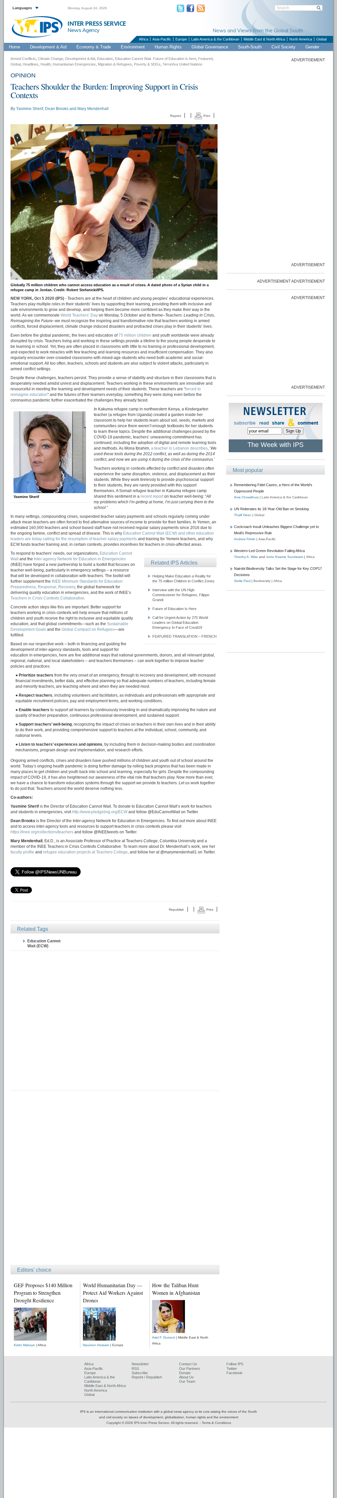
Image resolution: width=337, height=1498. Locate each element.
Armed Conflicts (23, 59)
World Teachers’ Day (79, 315)
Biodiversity (262, 581)
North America (300, 39)
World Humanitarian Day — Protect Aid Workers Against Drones (113, 1293)
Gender (312, 46)
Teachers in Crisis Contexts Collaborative (47, 598)
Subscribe (140, 1373)
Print (206, 116)
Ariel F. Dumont (163, 1337)
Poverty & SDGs (147, 64)
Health (45, 64)
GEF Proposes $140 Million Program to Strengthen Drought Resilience (43, 1293)
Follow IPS (234, 1364)
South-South (250, 46)
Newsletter (140, 1364)
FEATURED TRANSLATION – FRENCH (184, 636)
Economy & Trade (93, 46)
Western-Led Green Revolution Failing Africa (269, 551)
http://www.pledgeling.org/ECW (99, 812)
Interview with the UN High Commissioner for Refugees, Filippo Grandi (180, 595)
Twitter (231, 1369)
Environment (133, 46)
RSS (135, 1369)
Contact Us (188, 1364)
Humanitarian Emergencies (74, 64)
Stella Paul (242, 581)
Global (321, 39)
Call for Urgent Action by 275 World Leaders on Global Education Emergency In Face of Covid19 (180, 622)
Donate (185, 1373)
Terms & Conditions (216, 1423)
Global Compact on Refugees (88, 629)
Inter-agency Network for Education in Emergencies (80, 559)
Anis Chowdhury (246, 497)
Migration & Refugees (115, 64)
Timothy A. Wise (246, 557)
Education (105, 59)
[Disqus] (115, 1180)
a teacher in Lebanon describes (179, 448)
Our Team (187, 1381)
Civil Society (284, 46)
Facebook (234, 1373)
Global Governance (210, 46)
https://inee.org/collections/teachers (42, 832)
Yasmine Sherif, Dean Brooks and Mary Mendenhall (62, 108)
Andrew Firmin (244, 539)
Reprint (175, 116)
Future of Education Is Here (174, 609)
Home (14, 46)
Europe (181, 39)
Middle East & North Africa (264, 39)
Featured (205, 59)
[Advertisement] (115, 1020)
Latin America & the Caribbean (215, 39)
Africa (143, 39)
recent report (152, 496)
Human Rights (168, 46)
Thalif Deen (242, 515)
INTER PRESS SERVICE (96, 23)
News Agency (83, 30)
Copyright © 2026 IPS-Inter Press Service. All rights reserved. (153, 1423)
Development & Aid (48, 46)
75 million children (134, 335)
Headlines (31, 64)
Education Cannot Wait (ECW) (44, 943)
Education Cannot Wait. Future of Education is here (155, 59)
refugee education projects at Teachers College (85, 852)
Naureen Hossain (96, 1345)
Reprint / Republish (147, 1377)
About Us (186, 1377)
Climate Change (50, 59)
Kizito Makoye (24, 1345)
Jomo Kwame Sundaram (284, 557)
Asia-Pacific (161, 39)
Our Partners (189, 1369)
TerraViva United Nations (182, 64)
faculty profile (22, 852)
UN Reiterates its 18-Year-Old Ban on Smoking (271, 509)
